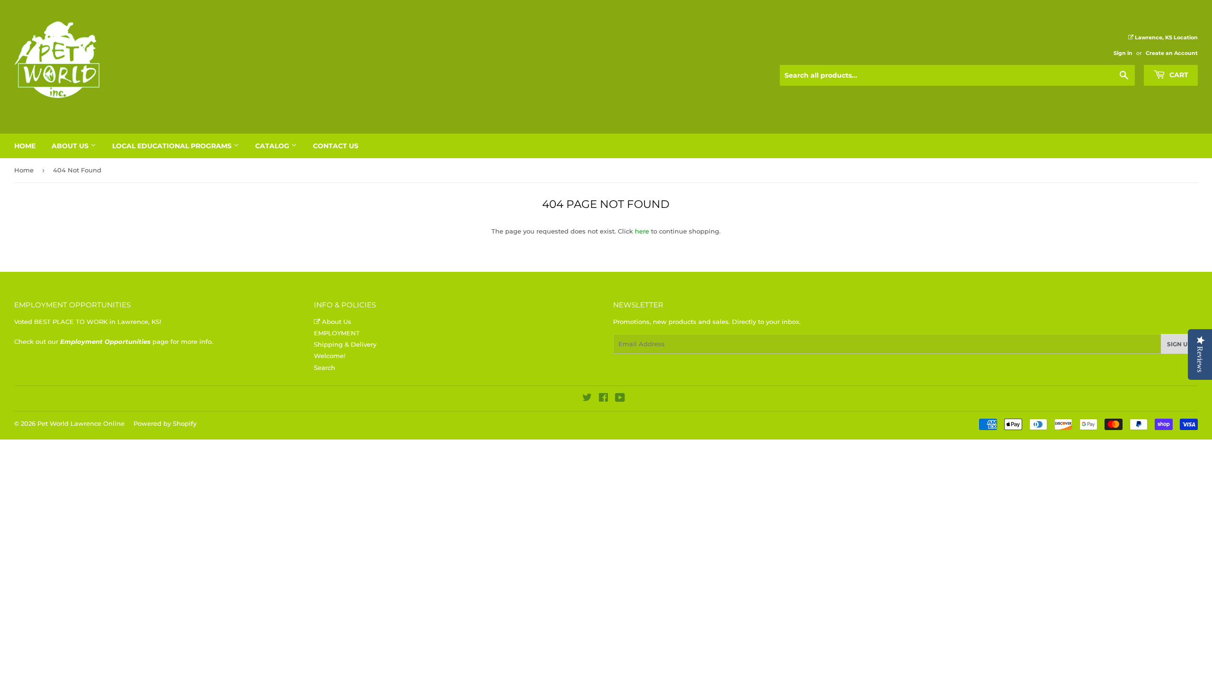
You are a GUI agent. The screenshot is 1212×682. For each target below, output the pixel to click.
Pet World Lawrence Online (81, 423)
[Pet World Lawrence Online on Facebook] (603, 399)
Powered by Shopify (165, 423)
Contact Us (335, 146)
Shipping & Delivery (345, 344)
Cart (1177, 75)
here (642, 231)
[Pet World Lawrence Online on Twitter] (587, 399)
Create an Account (1172, 53)
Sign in (1123, 53)
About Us (71, 146)
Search (324, 367)
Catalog (273, 146)
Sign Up (1179, 344)
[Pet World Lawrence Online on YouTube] (620, 399)
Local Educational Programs (172, 146)
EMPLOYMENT (337, 333)
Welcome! (329, 355)
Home (25, 146)
